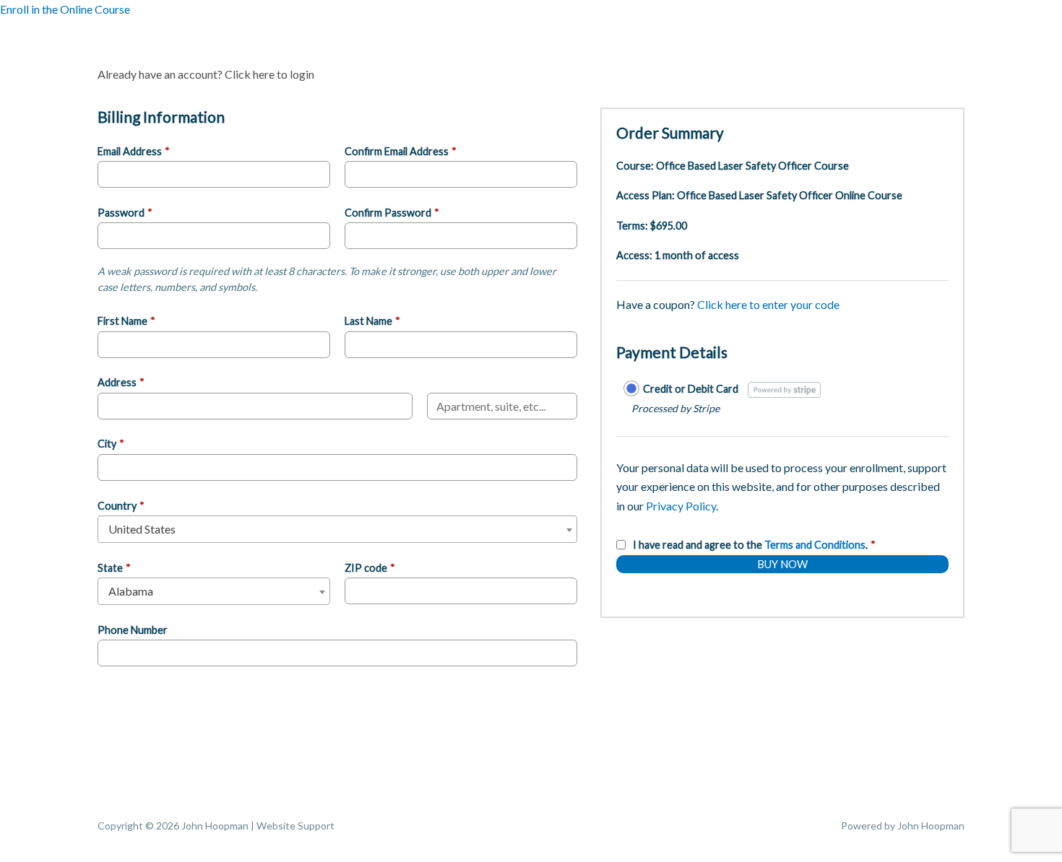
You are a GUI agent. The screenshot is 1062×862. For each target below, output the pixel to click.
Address (121, 382)
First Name (126, 321)
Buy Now (782, 563)
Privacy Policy (681, 506)
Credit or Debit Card (690, 389)
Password (125, 212)
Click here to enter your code (768, 304)
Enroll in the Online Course (65, 9)
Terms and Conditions (814, 545)
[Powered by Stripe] (784, 389)
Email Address (134, 151)
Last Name (372, 321)
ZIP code (370, 568)
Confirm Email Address (401, 151)
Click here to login (269, 74)
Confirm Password (392, 212)
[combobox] (337, 529)
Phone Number (133, 630)
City (111, 443)
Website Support (295, 825)
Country (121, 506)
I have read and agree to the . (754, 545)
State (114, 568)
